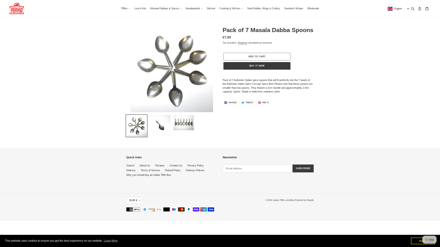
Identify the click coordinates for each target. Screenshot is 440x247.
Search (130, 165)
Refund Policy (173, 170)
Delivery (131, 170)
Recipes (159, 165)
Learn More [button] (111, 240)
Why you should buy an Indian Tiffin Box (148, 174)
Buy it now (257, 65)
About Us (145, 165)
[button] (398, 8)
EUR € (133, 200)
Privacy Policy (196, 165)
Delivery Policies (195, 170)
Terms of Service (150, 170)
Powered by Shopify (304, 200)
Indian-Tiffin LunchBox (283, 200)
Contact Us (176, 165)
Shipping (242, 42)
